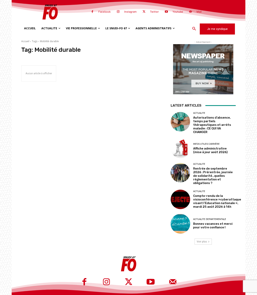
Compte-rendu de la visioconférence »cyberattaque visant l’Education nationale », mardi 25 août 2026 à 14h (217, 201)
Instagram (130, 11)
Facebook (104, 11)
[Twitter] (144, 12)
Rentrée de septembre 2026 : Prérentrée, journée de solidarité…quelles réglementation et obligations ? (213, 176)
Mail (199, 11)
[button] (194, 29)
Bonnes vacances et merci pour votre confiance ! (213, 225)
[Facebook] (92, 12)
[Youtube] (166, 12)
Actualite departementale (209, 219)
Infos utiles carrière (206, 144)
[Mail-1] (190, 12)
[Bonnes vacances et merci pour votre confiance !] (180, 223)
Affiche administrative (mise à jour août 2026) (210, 150)
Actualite (199, 113)
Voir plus (202, 241)
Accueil (25, 41)
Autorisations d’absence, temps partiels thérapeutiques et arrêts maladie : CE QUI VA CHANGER (212, 125)
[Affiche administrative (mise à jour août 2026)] (180, 148)
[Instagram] (118, 12)
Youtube (177, 11)
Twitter (154, 11)
